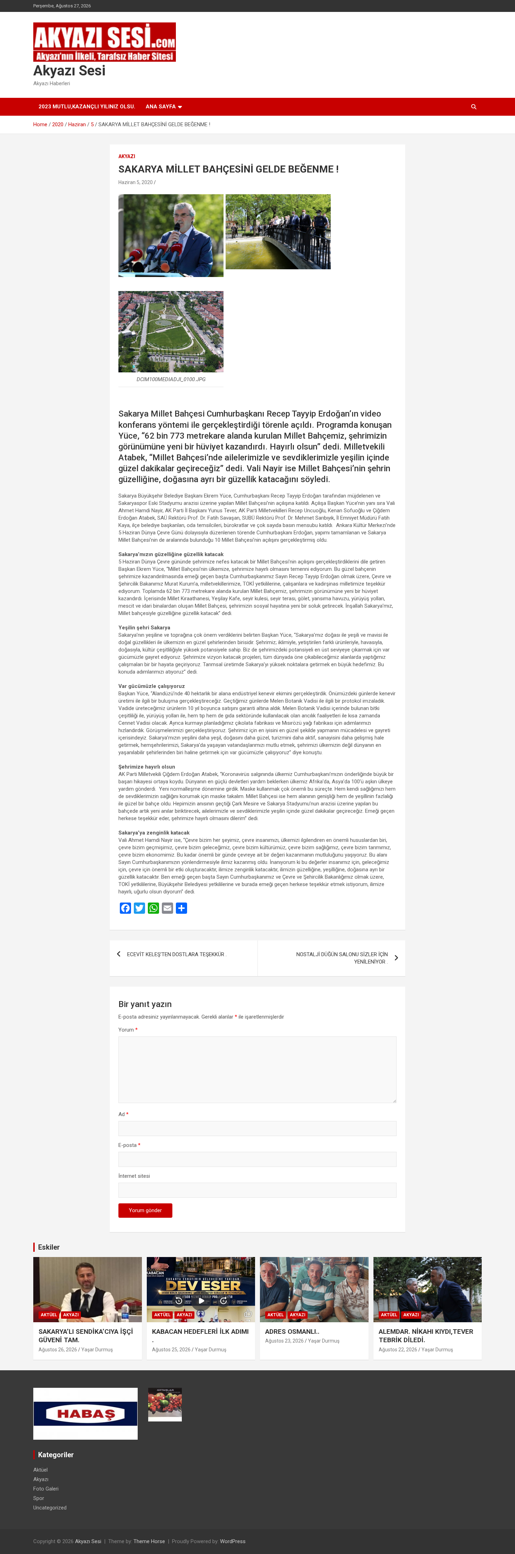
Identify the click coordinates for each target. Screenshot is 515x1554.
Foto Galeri (46, 1489)
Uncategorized (50, 1508)
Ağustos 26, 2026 (58, 1349)
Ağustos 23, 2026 (284, 1341)
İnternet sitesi (134, 1176)
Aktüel (49, 1314)
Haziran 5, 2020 (135, 182)
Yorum (128, 1030)
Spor (38, 1498)
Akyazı (126, 156)
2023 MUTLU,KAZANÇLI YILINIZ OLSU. (87, 106)
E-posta (129, 1145)
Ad (123, 1114)
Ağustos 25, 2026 (171, 1349)
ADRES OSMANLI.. (292, 1331)
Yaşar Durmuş (97, 1349)
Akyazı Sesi (69, 70)
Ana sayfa (161, 106)
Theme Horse (149, 1541)
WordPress (233, 1541)
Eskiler (49, 1247)
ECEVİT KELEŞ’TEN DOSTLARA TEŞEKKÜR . (177, 954)
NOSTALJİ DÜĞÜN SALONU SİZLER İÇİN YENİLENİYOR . (342, 958)
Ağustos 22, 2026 (398, 1349)
